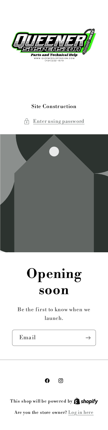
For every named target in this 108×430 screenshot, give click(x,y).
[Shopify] (86, 401)
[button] (54, 121)
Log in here (81, 412)
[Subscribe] (88, 337)
